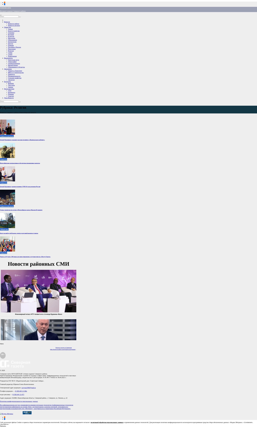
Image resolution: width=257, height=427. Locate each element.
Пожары (11, 94)
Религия (11, 51)
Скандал (11, 96)
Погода (10, 43)
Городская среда (13, 60)
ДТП (9, 91)
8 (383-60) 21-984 (21, 391)
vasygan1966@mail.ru (28, 388)
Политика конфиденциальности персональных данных (19, 401)
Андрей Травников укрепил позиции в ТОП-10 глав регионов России (20, 186)
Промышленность (14, 76)
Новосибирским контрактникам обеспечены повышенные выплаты (20, 163)
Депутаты (11, 85)
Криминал (11, 92)
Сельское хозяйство (14, 78)
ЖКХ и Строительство (16, 72)
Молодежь (11, 38)
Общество (7, 27)
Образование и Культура (16, 67)
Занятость (11, 74)
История (11, 34)
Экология (11, 80)
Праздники (12, 49)
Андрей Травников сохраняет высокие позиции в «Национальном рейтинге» (22, 140)
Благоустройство (14, 31)
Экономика (8, 69)
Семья (10, 53)
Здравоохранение (14, 63)
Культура (11, 36)
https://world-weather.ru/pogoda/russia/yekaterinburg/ (64, 349)
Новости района (13, 24)
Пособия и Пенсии (14, 47)
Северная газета (5, 8)
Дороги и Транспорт (15, 71)
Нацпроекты (8, 58)
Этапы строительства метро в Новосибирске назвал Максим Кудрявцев (21, 210)
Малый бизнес (13, 65)
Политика (7, 81)
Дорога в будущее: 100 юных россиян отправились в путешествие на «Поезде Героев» (25, 256)
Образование (12, 40)
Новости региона (14, 25)
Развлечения (12, 56)
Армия (10, 29)
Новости (7, 22)
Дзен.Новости (9, 98)
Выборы (11, 83)
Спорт (10, 54)
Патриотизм (12, 42)
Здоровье (11, 33)
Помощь (11, 45)
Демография (12, 62)
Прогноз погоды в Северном (64, 347)
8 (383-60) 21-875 (18, 394)
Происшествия (9, 89)
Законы (10, 87)
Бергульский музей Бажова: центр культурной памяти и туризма (19, 233)
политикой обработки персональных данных (107, 422)
